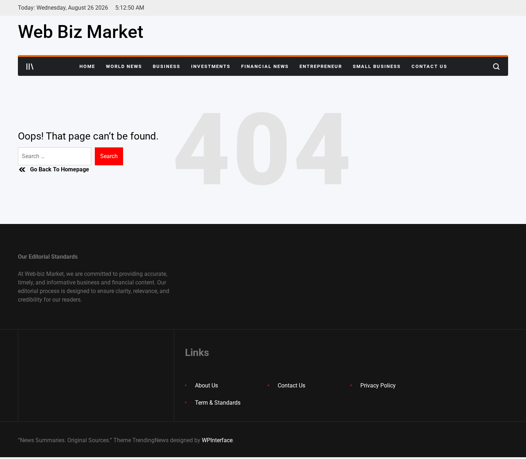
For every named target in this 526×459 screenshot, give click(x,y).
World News (124, 66)
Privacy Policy (378, 385)
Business (166, 66)
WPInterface (217, 440)
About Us (206, 385)
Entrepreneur (320, 66)
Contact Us (429, 66)
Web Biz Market (80, 32)
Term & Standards (217, 402)
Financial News (265, 66)
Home (87, 66)
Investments (210, 66)
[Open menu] (30, 66)
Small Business (377, 66)
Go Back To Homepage (59, 169)
